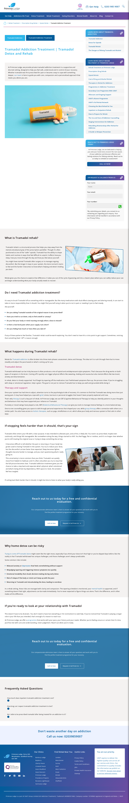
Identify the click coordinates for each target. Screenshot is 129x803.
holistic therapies (39, 411)
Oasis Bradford (40, 769)
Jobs (76, 767)
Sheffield (59, 781)
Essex (57, 772)
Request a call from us (71, 523)
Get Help (94, 6)
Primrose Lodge (40, 775)
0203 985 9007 (112, 6)
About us (93, 16)
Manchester (60, 760)
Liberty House (40, 763)
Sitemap (77, 773)
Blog (101, 16)
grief (41, 395)
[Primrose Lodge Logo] (12, 6)
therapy (16, 399)
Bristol (58, 775)
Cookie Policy (79, 761)
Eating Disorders (68, 16)
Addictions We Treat (21, 16)
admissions (49, 510)
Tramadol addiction (20, 359)
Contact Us (109, 16)
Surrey (58, 763)
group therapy (90, 409)
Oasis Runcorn (40, 772)
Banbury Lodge (40, 757)
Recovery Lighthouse (42, 781)
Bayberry (38, 760)
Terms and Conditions (82, 764)
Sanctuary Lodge (41, 784)
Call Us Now (105, 164)
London (58, 757)
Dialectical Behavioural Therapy (55, 405)
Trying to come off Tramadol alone (18, 554)
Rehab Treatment (53, 16)
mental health (97, 589)
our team (17, 75)
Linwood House (40, 766)
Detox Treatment (37, 16)
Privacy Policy (79, 758)
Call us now (51, 523)
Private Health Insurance (83, 770)
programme (32, 620)
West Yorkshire (61, 769)
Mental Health (82, 16)
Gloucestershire (61, 778)
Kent (57, 766)
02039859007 (73, 736)
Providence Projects (42, 778)
